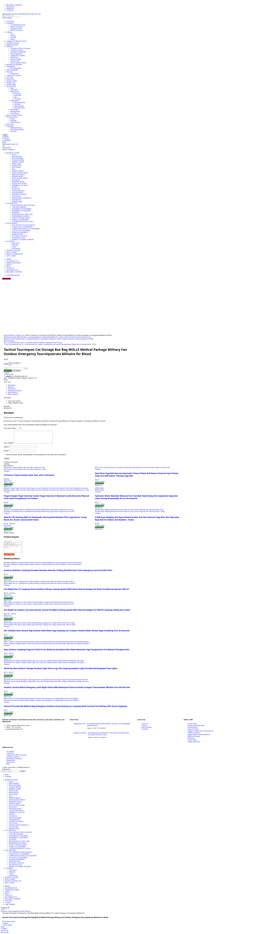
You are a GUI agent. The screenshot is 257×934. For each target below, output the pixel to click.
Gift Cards (9, 77)
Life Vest (13, 37)
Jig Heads (13, 120)
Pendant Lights (11, 84)
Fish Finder (14, 90)
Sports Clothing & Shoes (18, 63)
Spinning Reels (15, 111)
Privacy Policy (192, 723)
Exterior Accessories (21, 209)
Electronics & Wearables (18, 52)
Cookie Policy (192, 740)
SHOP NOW (6, 279)
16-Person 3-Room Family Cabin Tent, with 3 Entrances (29, 475)
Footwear (9, 72)
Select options (10, 921)
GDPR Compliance (194, 732)
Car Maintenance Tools (17, 25)
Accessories (10, 21)
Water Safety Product (17, 129)
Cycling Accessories (12, 43)
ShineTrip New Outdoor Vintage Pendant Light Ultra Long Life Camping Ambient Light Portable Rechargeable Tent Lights (60, 668)
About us (144, 725)
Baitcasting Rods (19, 102)
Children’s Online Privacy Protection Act (201, 731)
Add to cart (8, 370)
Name (7, 447)
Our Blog (145, 729)
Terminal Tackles (11, 117)
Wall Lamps (10, 124)
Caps (12, 34)
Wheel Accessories (16, 30)
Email (6, 451)
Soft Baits (17, 99)
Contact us (145, 723)
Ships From (7, 481)
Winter (12, 39)
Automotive (10, 23)
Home (6, 335)
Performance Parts (16, 28)
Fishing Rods (14, 101)
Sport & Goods (11, 86)
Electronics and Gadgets (23, 205)
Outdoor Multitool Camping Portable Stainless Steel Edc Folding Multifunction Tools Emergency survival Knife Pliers (58, 570)
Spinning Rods (19, 106)
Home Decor (14, 57)
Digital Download (12, 45)
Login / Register (10, 904)
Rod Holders (14, 110)
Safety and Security (21, 218)
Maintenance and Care (22, 214)
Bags (12, 88)
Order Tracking (146, 727)
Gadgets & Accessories (17, 55)
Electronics (9, 46)
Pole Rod (17, 104)
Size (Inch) (7, 525)
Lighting (16, 212)
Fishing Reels (10, 66)
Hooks (12, 119)
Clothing (9, 32)
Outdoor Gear (14, 61)
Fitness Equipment (16, 54)
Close (2, 909)
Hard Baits (17, 95)
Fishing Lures (14, 91)
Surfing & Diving (15, 128)
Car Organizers (19, 207)
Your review (9, 443)
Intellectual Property (194, 736)
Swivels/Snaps (15, 122)
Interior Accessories (16, 26)
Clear (9, 365)
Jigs (15, 97)
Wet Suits (13, 131)
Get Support (16, 370)
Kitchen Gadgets (15, 59)
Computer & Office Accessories (16, 41)
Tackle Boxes (14, 113)
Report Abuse (7, 382)
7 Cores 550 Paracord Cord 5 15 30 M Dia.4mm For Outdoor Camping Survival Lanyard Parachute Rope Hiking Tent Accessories (45, 344)
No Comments (101, 728)
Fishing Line (14, 73)
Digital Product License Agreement (199, 734)
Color (6, 364)
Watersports (10, 126)
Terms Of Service (193, 729)
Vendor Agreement (194, 742)
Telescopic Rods (19, 108)
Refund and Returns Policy (196, 725)
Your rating (8, 428)
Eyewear (13, 36)
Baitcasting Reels (15, 68)
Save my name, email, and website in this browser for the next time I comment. (36, 454)
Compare (8, 902)
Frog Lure (17, 93)
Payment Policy (193, 727)
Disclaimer (191, 738)
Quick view (7, 486)
